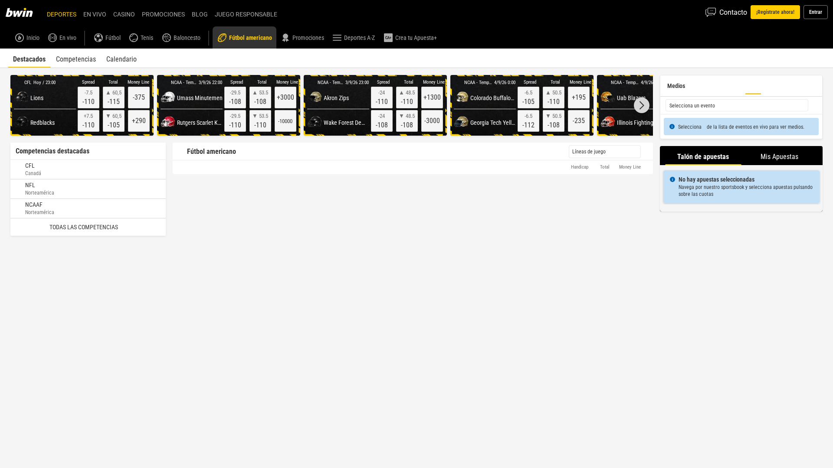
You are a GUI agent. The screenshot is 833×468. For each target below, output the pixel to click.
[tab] (29, 58)
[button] (641, 105)
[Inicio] (24, 12)
